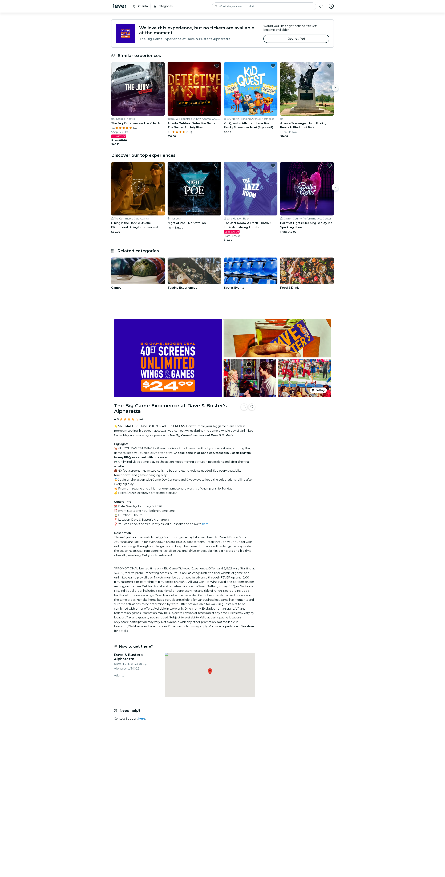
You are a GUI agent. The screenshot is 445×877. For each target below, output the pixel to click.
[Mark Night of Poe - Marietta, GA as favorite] (217, 165)
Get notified (296, 38)
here (205, 524)
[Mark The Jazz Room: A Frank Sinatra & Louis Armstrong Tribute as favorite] (273, 165)
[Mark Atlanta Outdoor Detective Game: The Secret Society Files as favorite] (217, 66)
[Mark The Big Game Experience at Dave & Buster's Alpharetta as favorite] (251, 406)
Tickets (295, 418)
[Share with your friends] (244, 406)
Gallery (320, 390)
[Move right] (335, 87)
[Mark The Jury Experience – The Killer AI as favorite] (160, 66)
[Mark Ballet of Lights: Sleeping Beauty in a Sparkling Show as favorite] (329, 165)
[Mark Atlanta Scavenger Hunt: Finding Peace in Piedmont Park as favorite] (329, 66)
